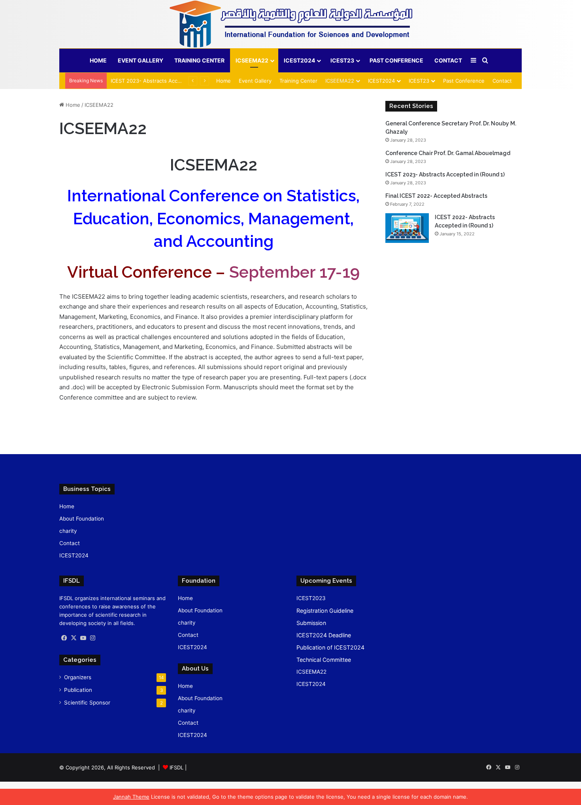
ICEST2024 (299, 60)
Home (98, 60)
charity (68, 531)
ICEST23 (342, 60)
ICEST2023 (311, 598)
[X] (73, 638)
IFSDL (176, 767)
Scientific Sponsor (87, 702)
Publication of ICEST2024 (330, 647)
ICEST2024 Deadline (323, 635)
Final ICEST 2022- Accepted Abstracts (436, 196)
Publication (78, 690)
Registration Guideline (324, 610)
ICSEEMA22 (252, 60)
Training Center (199, 60)
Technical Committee (323, 659)
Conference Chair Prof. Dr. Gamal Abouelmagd (447, 153)
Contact (448, 60)
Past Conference (396, 60)
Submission (311, 622)
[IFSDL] (290, 24)
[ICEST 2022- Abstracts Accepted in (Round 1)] (407, 228)
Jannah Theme (131, 797)
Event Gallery (140, 60)
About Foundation (81, 518)
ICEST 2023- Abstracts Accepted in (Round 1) (167, 81)
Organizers (77, 677)
